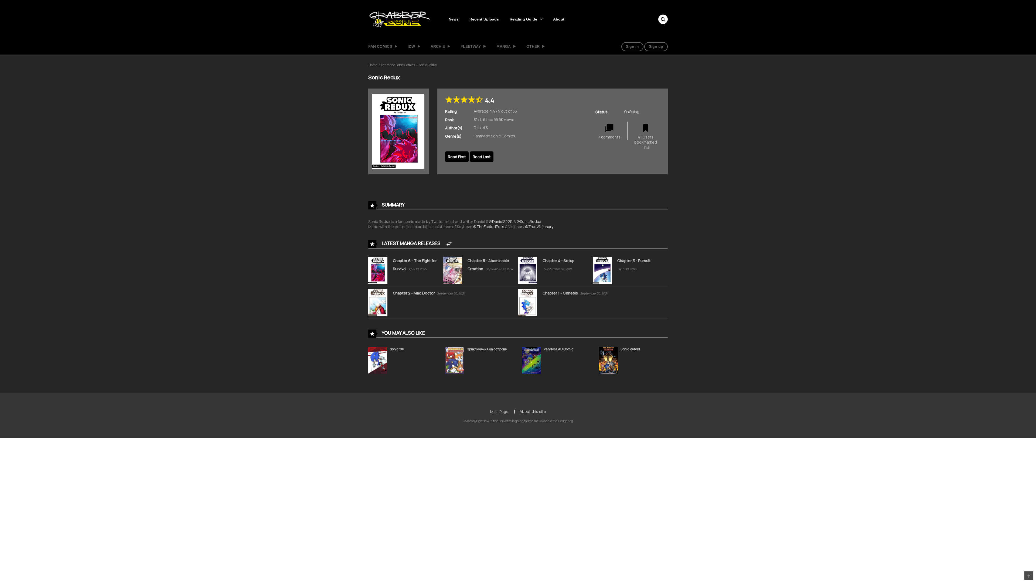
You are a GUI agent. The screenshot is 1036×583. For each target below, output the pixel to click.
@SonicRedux (529, 221)
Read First (457, 156)
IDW (411, 46)
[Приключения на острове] (454, 359)
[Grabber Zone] (399, 18)
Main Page (499, 411)
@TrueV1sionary (539, 226)
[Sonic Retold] (608, 359)
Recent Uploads (484, 19)
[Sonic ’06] (377, 359)
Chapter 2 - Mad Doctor (414, 293)
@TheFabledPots (488, 226)
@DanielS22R (501, 221)
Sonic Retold (630, 349)
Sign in (632, 46)
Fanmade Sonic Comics (398, 65)
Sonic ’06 (397, 349)
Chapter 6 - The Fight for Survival (415, 264)
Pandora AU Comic (558, 349)
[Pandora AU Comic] (531, 359)
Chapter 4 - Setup (558, 260)
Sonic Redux (428, 65)
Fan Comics (380, 46)
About (558, 19)
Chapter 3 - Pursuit (634, 260)
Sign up (656, 46)
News (454, 19)
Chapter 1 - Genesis (561, 293)
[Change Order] (449, 244)
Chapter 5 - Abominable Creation (488, 264)
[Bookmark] (645, 128)
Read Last (482, 156)
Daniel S (481, 127)
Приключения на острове (487, 349)
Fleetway (471, 46)
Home (373, 65)
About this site (533, 411)
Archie (438, 46)
